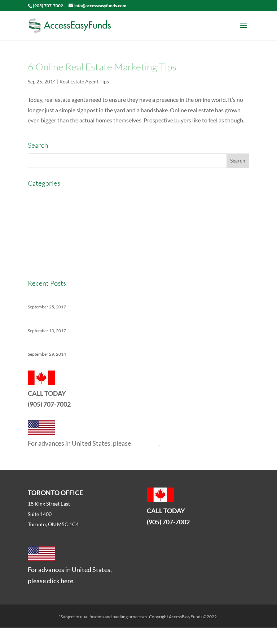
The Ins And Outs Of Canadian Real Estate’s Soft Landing (98, 320)
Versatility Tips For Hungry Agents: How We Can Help (94, 296)
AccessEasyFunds (50, 196)
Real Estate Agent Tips (84, 81)
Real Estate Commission (58, 249)
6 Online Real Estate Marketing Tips (102, 67)
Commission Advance (55, 222)
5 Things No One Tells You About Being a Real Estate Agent (100, 343)
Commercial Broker (52, 209)
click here (145, 443)
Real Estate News (49, 262)
